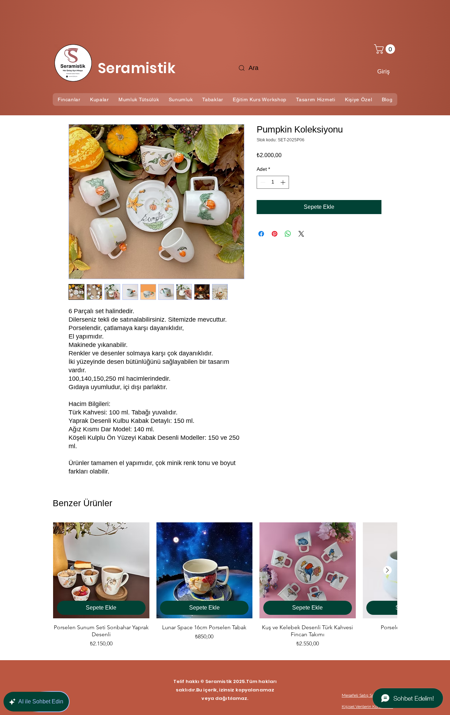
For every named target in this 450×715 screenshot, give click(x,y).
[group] (225, 585)
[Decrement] (262, 182)
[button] (385, 49)
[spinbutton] (272, 182)
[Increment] (283, 182)
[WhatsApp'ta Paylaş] (288, 234)
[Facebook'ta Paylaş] (261, 234)
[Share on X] (301, 234)
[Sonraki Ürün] (387, 570)
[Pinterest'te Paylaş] (274, 234)
